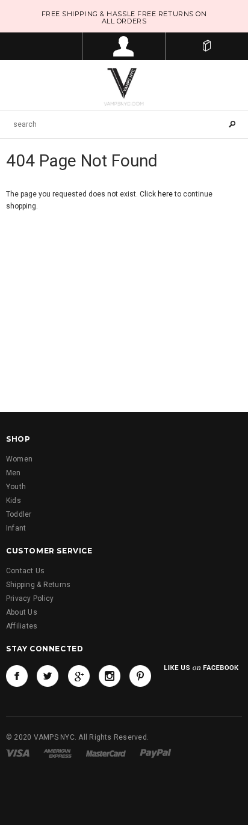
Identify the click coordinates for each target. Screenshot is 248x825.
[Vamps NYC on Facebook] (17, 676)
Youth (16, 487)
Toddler (19, 514)
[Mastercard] (106, 753)
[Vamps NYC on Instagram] (109, 676)
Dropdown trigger (123, 46)
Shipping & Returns (38, 584)
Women (19, 459)
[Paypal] (156, 753)
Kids (13, 500)
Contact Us (25, 571)
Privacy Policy (30, 598)
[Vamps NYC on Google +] (79, 676)
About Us (21, 612)
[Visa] (17, 753)
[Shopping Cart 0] (207, 46)
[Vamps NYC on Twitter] (47, 676)
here (165, 194)
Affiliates (21, 626)
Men (13, 473)
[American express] (57, 753)
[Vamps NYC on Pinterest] (140, 676)
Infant (16, 528)
